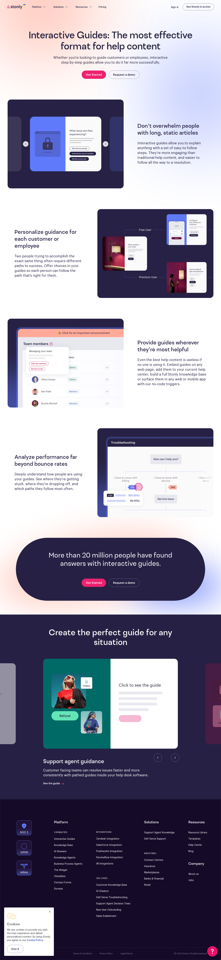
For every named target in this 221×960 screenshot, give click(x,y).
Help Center (195, 845)
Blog (191, 851)
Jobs (191, 880)
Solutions (58, 6)
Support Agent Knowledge (159, 832)
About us (193, 874)
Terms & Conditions (82, 954)
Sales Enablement (106, 916)
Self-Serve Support (155, 839)
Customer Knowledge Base (111, 885)
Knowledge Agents (64, 857)
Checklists (60, 876)
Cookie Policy (35, 940)
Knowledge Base (63, 845)
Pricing (102, 6)
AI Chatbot (102, 891)
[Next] (175, 757)
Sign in (175, 7)
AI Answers (60, 851)
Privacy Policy (106, 954)
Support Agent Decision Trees (113, 903)
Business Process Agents (68, 864)
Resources (82, 6)
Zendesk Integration (107, 839)
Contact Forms (62, 882)
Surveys (58, 889)
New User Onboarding (108, 910)
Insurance (149, 866)
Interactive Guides (64, 839)
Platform (36, 6)
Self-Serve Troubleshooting (111, 897)
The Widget (60, 870)
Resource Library (197, 832)
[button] (110, 704)
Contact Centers (153, 860)
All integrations (104, 864)
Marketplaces (151, 872)
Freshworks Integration (109, 851)
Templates (194, 839)
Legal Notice (126, 954)
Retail (147, 885)
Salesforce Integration (109, 845)
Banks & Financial (154, 879)
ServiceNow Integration (109, 857)
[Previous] (158, 757)
